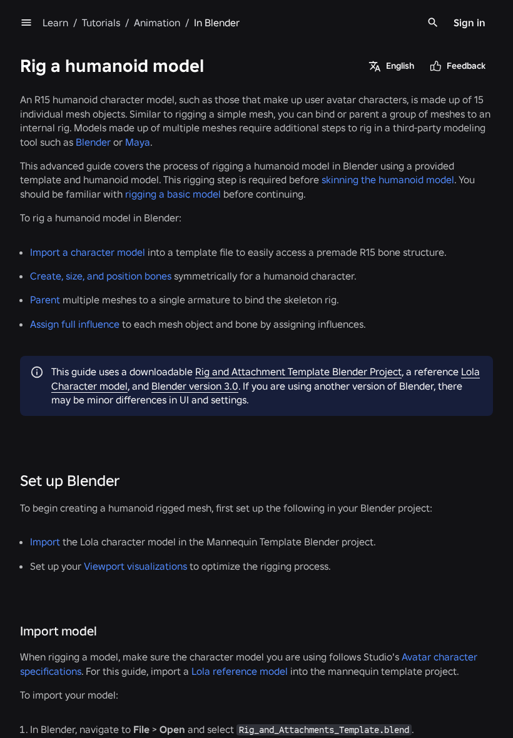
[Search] (433, 22)
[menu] (26, 22)
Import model (58, 631)
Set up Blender (69, 480)
